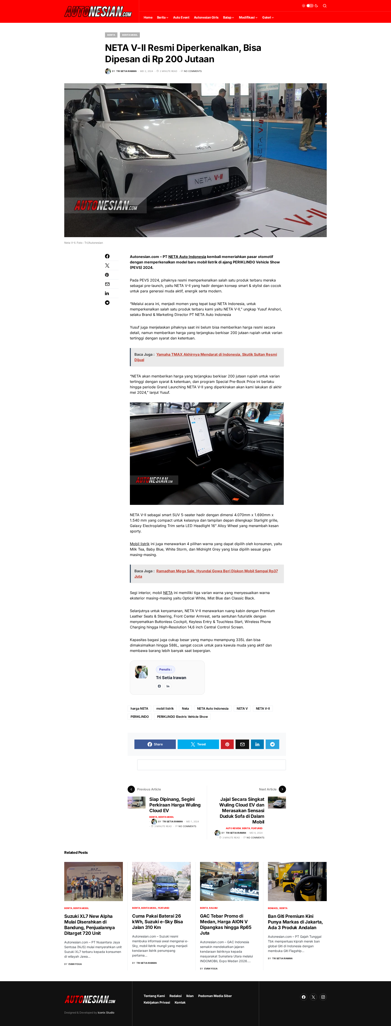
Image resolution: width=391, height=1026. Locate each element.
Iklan (190, 996)
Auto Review (233, 828)
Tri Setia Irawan (171, 677)
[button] (310, 5)
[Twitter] (313, 997)
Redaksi (175, 996)
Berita (111, 34)
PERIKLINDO (140, 716)
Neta (185, 708)
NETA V (242, 708)
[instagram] (159, 686)
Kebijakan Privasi (157, 1002)
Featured (256, 828)
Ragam (213, 908)
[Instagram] (323, 997)
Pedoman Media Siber (215, 996)
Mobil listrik (140, 544)
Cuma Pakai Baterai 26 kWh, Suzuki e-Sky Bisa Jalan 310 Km (157, 921)
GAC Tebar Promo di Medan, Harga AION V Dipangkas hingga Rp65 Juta (225, 924)
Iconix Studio (106, 1012)
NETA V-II (263, 708)
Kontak (180, 1002)
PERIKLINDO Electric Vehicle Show (182, 716)
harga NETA (139, 708)
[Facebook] (303, 997)
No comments (193, 71)
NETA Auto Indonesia (187, 256)
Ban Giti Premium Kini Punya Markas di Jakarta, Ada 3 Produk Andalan (295, 922)
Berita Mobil (130, 34)
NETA (168, 592)
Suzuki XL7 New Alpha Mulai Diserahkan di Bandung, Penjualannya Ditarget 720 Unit (89, 925)
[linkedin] (168, 686)
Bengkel (273, 908)
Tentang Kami (154, 996)
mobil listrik (165, 708)
